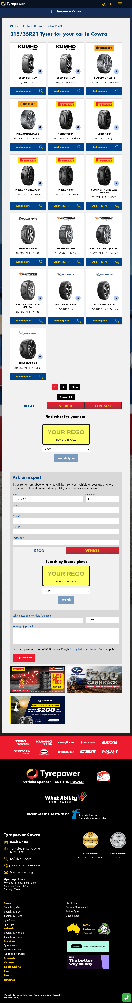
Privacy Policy (77, 649)
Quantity (90, 494)
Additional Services (14, 953)
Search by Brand (13, 916)
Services (9, 941)
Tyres (7, 903)
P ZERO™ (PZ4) (66, 134)
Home (16, 26)
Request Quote (24, 657)
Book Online (12, 966)
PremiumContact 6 (104, 78)
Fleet (7, 971)
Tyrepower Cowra (68, 11)
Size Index (71, 903)
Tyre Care (9, 920)
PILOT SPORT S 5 (28, 363)
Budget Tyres (73, 911)
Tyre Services (11, 945)
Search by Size (12, 911)
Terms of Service (98, 649)
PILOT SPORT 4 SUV (66, 304)
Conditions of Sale (42, 995)
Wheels (9, 928)
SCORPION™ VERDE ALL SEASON (104, 191)
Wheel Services (12, 949)
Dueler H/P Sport (28, 248)
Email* (16, 527)
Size (15, 494)
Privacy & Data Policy (23, 995)
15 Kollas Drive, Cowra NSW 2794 (25, 850)
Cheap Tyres (72, 915)
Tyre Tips (9, 924)
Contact (9, 962)
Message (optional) (23, 626)
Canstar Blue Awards (77, 907)
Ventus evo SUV (66, 248)
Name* (17, 505)
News (8, 975)
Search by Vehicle (14, 907)
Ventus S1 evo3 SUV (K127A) (28, 306)
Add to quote (23, 91)
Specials (9, 958)
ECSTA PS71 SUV (28, 78)
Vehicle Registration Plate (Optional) (32, 615)
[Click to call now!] (104, 4)
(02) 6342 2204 (20, 859)
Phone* (17, 516)
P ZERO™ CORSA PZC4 (27, 190)
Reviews (9, 979)
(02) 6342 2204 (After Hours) (25, 865)
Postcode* (18, 537)
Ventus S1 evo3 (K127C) (104, 248)
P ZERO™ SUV (66, 190)
